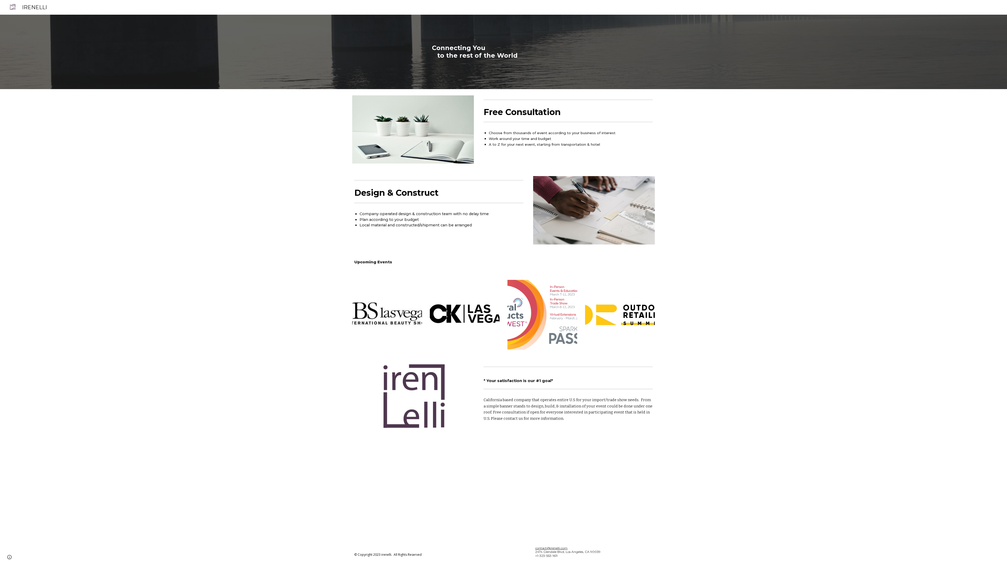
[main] (516, 52)
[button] (9, 557)
